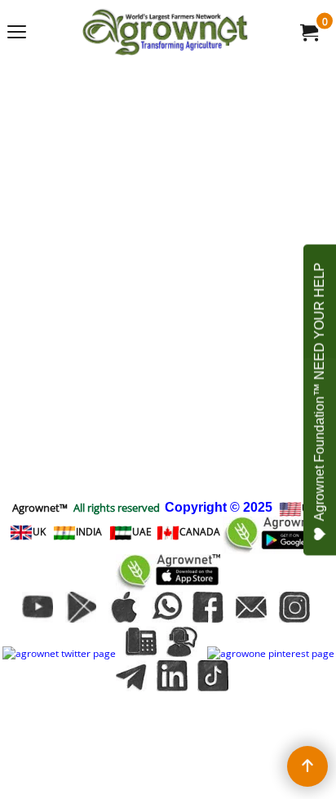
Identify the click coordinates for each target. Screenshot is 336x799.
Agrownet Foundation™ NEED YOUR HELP (319, 391)
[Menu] (16, 33)
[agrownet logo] (164, 31)
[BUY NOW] (308, 32)
